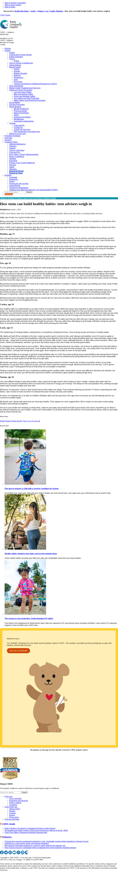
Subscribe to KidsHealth (18, 651)
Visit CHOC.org (11, 807)
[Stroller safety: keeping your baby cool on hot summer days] (25, 549)
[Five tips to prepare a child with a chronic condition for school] (25, 484)
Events (12, 815)
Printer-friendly (16, 421)
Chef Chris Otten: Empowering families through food (26, 833)
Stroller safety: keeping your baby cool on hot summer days (31, 554)
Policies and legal (12, 819)
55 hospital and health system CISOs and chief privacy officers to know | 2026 (36, 830)
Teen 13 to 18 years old (31, 421)
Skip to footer (10, 7)
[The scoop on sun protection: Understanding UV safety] (25, 614)
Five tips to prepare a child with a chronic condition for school (32, 489)
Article (33, 11)
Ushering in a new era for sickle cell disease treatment (27, 843)
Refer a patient (15, 803)
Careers (12, 813)
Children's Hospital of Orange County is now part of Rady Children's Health (28, 198)
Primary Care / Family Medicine (50, 11)
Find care (8, 796)
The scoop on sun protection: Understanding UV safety (29, 618)
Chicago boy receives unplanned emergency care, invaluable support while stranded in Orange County (46, 841)
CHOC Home (5, 15)
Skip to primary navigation (15, 3)
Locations (13, 805)
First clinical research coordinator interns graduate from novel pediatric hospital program (40, 848)
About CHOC (14, 809)
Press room (14, 817)
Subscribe (9, 194)
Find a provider (15, 799)
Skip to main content (13, 5)
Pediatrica (7, 837)
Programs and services (18, 801)
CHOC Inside (8, 824)
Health (2, 421)
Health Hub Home (22, 11)
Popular (8, 421)
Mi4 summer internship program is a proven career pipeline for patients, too (35, 846)
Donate (12, 811)
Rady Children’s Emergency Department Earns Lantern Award (30, 828)
